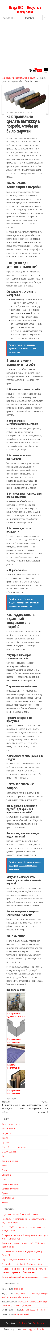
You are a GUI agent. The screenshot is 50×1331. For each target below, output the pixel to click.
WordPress (23, 1323)
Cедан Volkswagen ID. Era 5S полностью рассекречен (21, 1259)
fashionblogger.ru (29, 1329)
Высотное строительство (11, 1123)
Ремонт (4, 1170)
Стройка (14, 1098)
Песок (4, 1156)
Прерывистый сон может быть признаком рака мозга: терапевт (25, 1276)
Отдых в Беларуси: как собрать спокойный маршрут (20, 1214)
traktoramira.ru (40, 1329)
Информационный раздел (25, 77)
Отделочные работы (9, 1151)
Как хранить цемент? (21, 1314)
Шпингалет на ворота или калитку (33, 1309)
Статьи (4, 1179)
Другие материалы (8, 1128)
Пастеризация (18, 1288)
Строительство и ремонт (11, 1188)
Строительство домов (10, 1184)
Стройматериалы (8, 1197)
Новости (5, 1137)
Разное (4, 1165)
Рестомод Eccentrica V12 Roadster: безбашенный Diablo (22, 1264)
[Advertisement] (25, 46)
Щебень (5, 1202)
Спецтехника (6, 1174)
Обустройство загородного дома (14, 1147)
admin (22, 112)
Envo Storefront (38, 1323)
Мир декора (6, 1133)
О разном (5, 1142)
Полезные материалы (10, 1160)
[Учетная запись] (30, 70)
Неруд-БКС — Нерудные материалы (25, 9)
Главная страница (8, 77)
